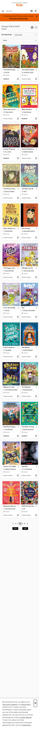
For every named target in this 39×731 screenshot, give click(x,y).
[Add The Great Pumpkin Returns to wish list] (36, 79)
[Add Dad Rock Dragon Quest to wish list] (18, 436)
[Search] (3, 11)
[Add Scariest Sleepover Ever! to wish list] (36, 158)
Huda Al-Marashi (28, 350)
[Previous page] (13, 524)
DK (24, 509)
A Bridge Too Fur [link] (27, 268)
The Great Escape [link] (9, 70)
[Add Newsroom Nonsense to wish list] (18, 515)
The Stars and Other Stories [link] (28, 189)
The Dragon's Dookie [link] (10, 268)
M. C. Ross (8, 152)
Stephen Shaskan (28, 152)
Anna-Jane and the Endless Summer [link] (10, 109)
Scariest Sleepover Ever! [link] (28, 149)
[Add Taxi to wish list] (36, 317)
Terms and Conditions (10, 705)
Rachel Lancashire (28, 429)
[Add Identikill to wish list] (36, 475)
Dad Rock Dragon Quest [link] (10, 427)
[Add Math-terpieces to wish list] (36, 118)
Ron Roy (7, 310)
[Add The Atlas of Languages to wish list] (36, 436)
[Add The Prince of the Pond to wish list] (18, 198)
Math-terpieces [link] (27, 109)
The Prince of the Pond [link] (10, 189)
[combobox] (15, 11)
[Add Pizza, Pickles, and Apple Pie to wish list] (18, 237)
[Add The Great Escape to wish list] (18, 79)
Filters (5, 40)
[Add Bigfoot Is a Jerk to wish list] (18, 396)
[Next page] (27, 524)
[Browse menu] (36, 11)
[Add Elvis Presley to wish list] (36, 237)
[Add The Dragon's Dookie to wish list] (18, 277)
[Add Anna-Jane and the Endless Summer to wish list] (18, 118)
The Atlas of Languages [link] (28, 427)
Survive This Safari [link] (9, 466)
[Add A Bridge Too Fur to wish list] (36, 277)
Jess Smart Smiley (10, 509)
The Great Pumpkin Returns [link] (28, 70)
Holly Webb (8, 350)
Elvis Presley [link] (26, 228)
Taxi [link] (23, 308)
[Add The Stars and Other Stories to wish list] (36, 198)
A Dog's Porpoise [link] (9, 149)
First (15, 528)
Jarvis (25, 191)
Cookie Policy (26, 725)
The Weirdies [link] (26, 387)
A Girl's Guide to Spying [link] (10, 347)
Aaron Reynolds (9, 271)
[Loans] (31, 11)
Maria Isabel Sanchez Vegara (29, 231)
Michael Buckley (27, 390)
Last (25, 528)
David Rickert (8, 231)
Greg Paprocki (27, 112)
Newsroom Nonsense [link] (10, 506)
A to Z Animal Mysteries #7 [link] (10, 308)
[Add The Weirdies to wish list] (36, 396)
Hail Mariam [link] (26, 347)
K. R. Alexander (27, 469)
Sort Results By (7, 35)
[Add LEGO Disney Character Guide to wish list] (36, 515)
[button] (32, 28)
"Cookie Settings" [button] (26, 717)
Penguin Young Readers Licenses (29, 310)
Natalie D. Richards (10, 469)
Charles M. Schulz (28, 72)
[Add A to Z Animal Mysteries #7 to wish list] (18, 317)
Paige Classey (9, 112)
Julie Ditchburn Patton (11, 390)
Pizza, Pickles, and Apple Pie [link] (10, 228)
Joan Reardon (9, 429)
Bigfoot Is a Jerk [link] (8, 387)
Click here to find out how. (18, 19)
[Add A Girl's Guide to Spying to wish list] (18, 357)
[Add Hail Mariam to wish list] (36, 357)
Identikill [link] (25, 466)
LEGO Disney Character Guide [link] (28, 506)
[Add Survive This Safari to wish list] (18, 475)
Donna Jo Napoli (9, 191)
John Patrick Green (28, 271)
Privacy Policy (25, 705)
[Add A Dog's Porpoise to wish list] (18, 158)
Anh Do (7, 72)
